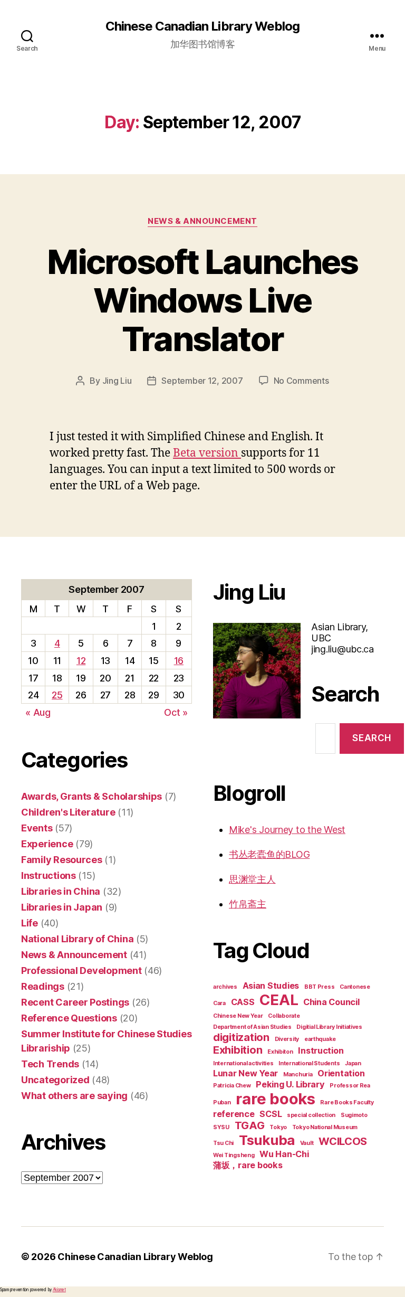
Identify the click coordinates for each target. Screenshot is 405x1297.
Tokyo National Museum (325, 1127)
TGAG (250, 1125)
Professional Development (81, 970)
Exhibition (237, 1050)
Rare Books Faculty (346, 1102)
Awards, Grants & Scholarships (91, 796)
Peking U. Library (290, 1084)
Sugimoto (354, 1115)
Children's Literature (68, 812)
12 (80, 660)
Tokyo (278, 1127)
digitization (241, 1037)
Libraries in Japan (61, 907)
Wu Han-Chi (283, 1154)
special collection (311, 1115)
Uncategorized (55, 1079)
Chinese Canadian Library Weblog (202, 26)
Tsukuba (267, 1140)
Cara (219, 1003)
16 (179, 660)
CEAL (278, 1000)
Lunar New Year (245, 1073)
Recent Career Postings (75, 1002)
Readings (42, 986)
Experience (47, 843)
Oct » (176, 712)
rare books (275, 1099)
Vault (307, 1143)
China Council (331, 1002)
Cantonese (355, 986)
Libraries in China (60, 891)
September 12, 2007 (202, 380)
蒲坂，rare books (248, 1165)
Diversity (287, 1039)
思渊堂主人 (252, 879)
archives (225, 986)
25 (57, 694)
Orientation (340, 1073)
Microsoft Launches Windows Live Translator (202, 300)
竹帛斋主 (247, 904)
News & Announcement (202, 221)
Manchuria (298, 1074)
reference (234, 1114)
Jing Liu (117, 380)
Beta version (207, 453)
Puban (222, 1102)
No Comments (301, 380)
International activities (243, 1063)
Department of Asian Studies (252, 1027)
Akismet (59, 1289)
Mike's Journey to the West (287, 829)
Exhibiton (280, 1051)
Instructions (48, 875)
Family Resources (61, 859)
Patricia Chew (232, 1085)
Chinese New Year (238, 1015)
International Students (309, 1063)
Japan (353, 1063)
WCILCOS (343, 1141)
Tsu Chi (223, 1143)
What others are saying (74, 1095)
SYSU (221, 1127)
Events (36, 828)
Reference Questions (69, 1018)
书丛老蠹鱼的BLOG (269, 854)
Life (29, 923)
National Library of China (77, 938)
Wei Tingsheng (234, 1155)
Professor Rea (350, 1085)
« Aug (38, 712)
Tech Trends (50, 1063)
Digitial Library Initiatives (329, 1027)
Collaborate (284, 1015)
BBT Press (319, 986)
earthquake (320, 1039)
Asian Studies (271, 985)
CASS (243, 1002)
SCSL (270, 1114)
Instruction (320, 1050)
